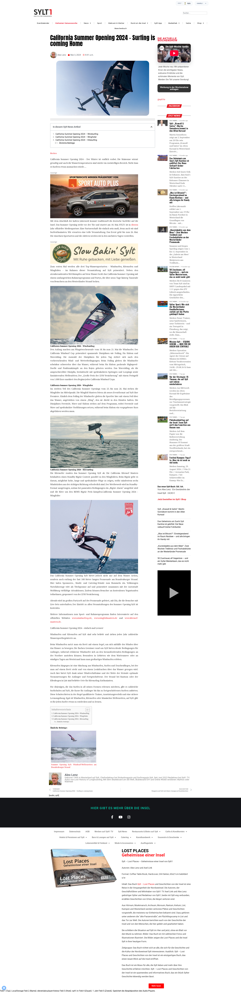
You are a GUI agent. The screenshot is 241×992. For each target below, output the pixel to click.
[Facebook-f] (112, 817)
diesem (134, 224)
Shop (199, 23)
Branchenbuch (120, 28)
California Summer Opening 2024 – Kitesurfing (76, 140)
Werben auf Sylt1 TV (104, 831)
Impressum (59, 831)
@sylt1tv (161, 99)
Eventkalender (43, 23)
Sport (99, 23)
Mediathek (172, 23)
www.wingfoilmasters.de (104, 618)
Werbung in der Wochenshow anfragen (174, 88)
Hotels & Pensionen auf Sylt (71, 837)
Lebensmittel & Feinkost (96, 843)
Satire (188, 23)
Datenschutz (74, 831)
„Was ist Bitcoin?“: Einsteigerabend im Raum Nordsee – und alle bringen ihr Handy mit (174, 536)
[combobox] (195, 13)
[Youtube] (120, 817)
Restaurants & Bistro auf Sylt (145, 831)
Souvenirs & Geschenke (168, 837)
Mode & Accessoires (124, 843)
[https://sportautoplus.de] (94, 217)
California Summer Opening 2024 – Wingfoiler (76, 137)
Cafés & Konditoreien (175, 831)
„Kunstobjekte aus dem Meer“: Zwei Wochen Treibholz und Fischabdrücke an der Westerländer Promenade (174, 549)
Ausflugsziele (147, 843)
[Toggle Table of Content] (86, 710)
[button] (151, 127)
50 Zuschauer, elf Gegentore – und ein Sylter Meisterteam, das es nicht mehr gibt (173, 561)
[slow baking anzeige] (94, 263)
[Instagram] (129, 817)
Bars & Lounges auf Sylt (102, 837)
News (86, 23)
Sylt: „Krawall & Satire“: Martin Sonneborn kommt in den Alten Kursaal (171, 512)
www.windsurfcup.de (81, 618)
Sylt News (122, 831)
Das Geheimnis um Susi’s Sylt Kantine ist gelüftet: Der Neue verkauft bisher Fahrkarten (171, 524)
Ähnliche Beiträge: (67, 143)
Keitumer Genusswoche (66, 23)
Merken (53, 153)
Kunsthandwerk (143, 837)
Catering (125, 837)
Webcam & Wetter (116, 23)
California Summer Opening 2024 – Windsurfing (76, 134)
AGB (87, 831)
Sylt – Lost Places (146, 884)
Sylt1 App (158, 23)
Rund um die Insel (138, 23)
